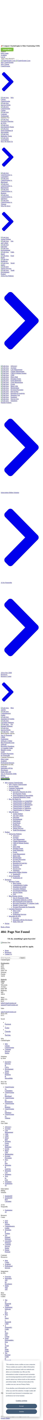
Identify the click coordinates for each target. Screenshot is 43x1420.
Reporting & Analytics (20, 863)
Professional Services (19, 914)
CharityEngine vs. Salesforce (22, 808)
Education (16, 817)
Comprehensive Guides (20, 885)
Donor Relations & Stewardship (23, 795)
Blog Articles (17, 883)
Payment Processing (19, 859)
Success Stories (13, 786)
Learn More (7, 49)
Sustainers (16, 867)
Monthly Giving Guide (20, 905)
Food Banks (16, 823)
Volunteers (16, 870)
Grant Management (19, 854)
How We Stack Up (15, 799)
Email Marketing (18, 850)
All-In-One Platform (15, 834)
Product (7, 832)
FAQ (14, 894)
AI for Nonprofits (14, 876)
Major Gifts (16, 856)
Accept (21, 1406)
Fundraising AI (17, 878)
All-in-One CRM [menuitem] (6, 673)
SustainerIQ (16, 874)
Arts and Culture (18, 815)
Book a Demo (5, 927)
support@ (4, 1005)
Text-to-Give (17, 868)
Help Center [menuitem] (4, 53)
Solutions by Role (14, 790)
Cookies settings (21, 1401)
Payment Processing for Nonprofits (24, 907)
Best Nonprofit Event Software (22, 901)
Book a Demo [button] (5, 779)
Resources (8, 879)
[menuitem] (5, 104)
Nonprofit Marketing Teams (21, 797)
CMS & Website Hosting (21, 843)
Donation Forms (18, 848)
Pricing (7, 923)
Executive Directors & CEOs (22, 792)
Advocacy (16, 836)
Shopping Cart (17, 865)
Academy (16, 912)
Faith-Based (16, 821)
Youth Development (19, 830)
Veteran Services (18, 828)
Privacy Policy (5, 1418)
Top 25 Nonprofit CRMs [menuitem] (8, 774)
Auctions (15, 837)
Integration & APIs (15, 916)
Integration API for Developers (22, 920)
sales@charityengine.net (8, 1012)
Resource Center (14, 881)
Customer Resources (15, 909)
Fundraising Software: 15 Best (22, 900)
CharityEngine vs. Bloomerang (22, 804)
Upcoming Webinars (19, 889)
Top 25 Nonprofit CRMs (20, 898)
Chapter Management (19, 841)
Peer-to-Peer (17, 861)
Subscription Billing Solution (18, 872)
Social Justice (17, 826)
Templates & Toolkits (19, 887)
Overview (16, 918)
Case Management (18, 839)
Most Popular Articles (15, 896)
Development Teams (19, 793)
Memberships (17, 858)
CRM (14, 845)
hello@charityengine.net (8, 1003)
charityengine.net (12, 1005)
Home (7, 950)
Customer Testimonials (16, 788)
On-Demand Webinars (20, 890)
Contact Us (8, 954)
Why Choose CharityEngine (14, 783)
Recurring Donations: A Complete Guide (26, 903)
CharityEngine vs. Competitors (22, 801)
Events (15, 852)
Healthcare (16, 825)
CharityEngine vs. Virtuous (21, 810)
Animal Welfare (18, 814)
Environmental (17, 819)
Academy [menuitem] (4, 55)
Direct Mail (16, 847)
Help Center (16, 911)
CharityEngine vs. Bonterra (21, 806)
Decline (21, 1411)
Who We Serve (13, 812)
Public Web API (18, 922)
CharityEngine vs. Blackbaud (22, 803)
